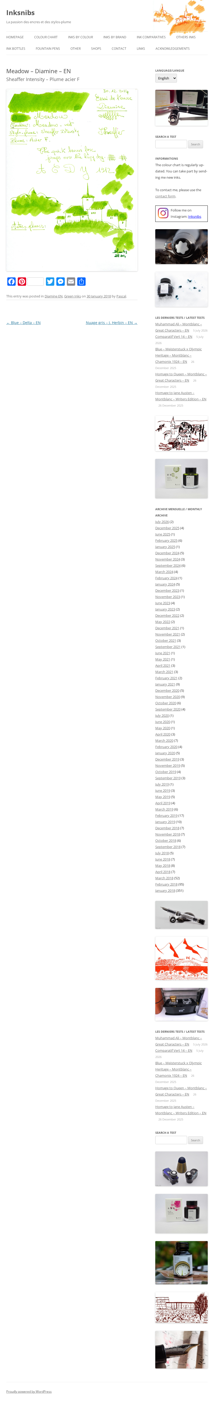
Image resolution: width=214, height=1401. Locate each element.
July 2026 (162, 521)
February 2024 (166, 578)
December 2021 (167, 628)
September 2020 (168, 709)
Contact (119, 48)
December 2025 (167, 528)
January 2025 (165, 546)
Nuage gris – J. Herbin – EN (112, 322)
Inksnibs (20, 12)
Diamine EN (54, 296)
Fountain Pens (48, 48)
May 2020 (162, 728)
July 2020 (162, 715)
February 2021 (166, 678)
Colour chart (46, 37)
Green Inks (72, 296)
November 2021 (167, 634)
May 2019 (162, 796)
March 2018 (164, 878)
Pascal (121, 296)
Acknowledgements (173, 48)
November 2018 (167, 834)
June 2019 (162, 790)
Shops (96, 48)
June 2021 (162, 653)
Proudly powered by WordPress (29, 1391)
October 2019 (165, 771)
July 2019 (162, 784)
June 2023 (162, 603)
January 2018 (165, 890)
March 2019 (164, 809)
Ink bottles (15, 48)
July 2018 (162, 853)
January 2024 (165, 584)
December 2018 (167, 828)
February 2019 (166, 815)
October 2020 (165, 703)
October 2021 (165, 640)
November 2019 (167, 765)
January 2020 (165, 753)
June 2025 (162, 534)
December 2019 (167, 759)
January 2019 (165, 821)
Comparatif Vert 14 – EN (173, 336)
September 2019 (168, 778)
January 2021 (165, 684)
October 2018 (165, 840)
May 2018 (162, 865)
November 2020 (167, 696)
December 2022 (167, 615)
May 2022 (162, 621)
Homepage (15, 37)
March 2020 (164, 740)
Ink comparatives (151, 37)
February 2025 (166, 540)
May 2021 (162, 659)
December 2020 (167, 690)
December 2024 (167, 553)
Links (141, 48)
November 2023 (167, 596)
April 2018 (162, 871)
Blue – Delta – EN (23, 322)
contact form (165, 196)
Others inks (186, 37)
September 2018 (168, 846)
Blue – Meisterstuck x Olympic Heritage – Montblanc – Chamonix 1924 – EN (178, 355)
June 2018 (162, 859)
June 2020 (162, 721)
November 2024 (167, 559)
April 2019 (162, 803)
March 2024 (164, 571)
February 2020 (166, 746)
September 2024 (168, 565)
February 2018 (166, 884)
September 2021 (168, 646)
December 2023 (167, 590)
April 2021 (162, 665)
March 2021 (164, 671)
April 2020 (162, 734)
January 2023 (165, 609)
